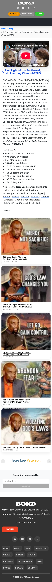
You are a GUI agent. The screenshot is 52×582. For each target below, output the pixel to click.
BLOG (39, 561)
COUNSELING (41, 548)
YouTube (23, 8)
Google (18, 199)
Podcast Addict (32, 199)
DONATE (14, 14)
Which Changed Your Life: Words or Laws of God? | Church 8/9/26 (17, 306)
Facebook (29, 8)
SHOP (39, 14)
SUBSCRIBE (27, 14)
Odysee (36, 89)
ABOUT (17, 548)
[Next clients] (49, 461)
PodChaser (8, 202)
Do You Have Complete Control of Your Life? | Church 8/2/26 (17, 353)
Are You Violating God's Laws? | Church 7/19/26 (24, 447)
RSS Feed (35, 202)
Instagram (34, 8)
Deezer (35, 196)
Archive (6, 210)
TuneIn (15, 196)
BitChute (17, 89)
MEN (28, 548)
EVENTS (31, 554)
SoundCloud (22, 202)
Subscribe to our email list (26, 475)
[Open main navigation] (5, 21)
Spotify (6, 196)
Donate (10, 529)
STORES (6, 568)
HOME (6, 548)
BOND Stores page (35, 131)
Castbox (45, 196)
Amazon (8, 199)
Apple (40, 193)
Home (4, 28)
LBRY (25, 89)
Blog (11, 28)
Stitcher (25, 196)
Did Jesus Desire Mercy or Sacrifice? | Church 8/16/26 (15, 258)
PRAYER (19, 554)
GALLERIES (8, 561)
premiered (18, 83)
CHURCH (7, 554)
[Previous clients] (3, 461)
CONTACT (32, 568)
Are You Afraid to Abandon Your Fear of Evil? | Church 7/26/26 (17, 401)
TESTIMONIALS (25, 561)
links (17, 99)
